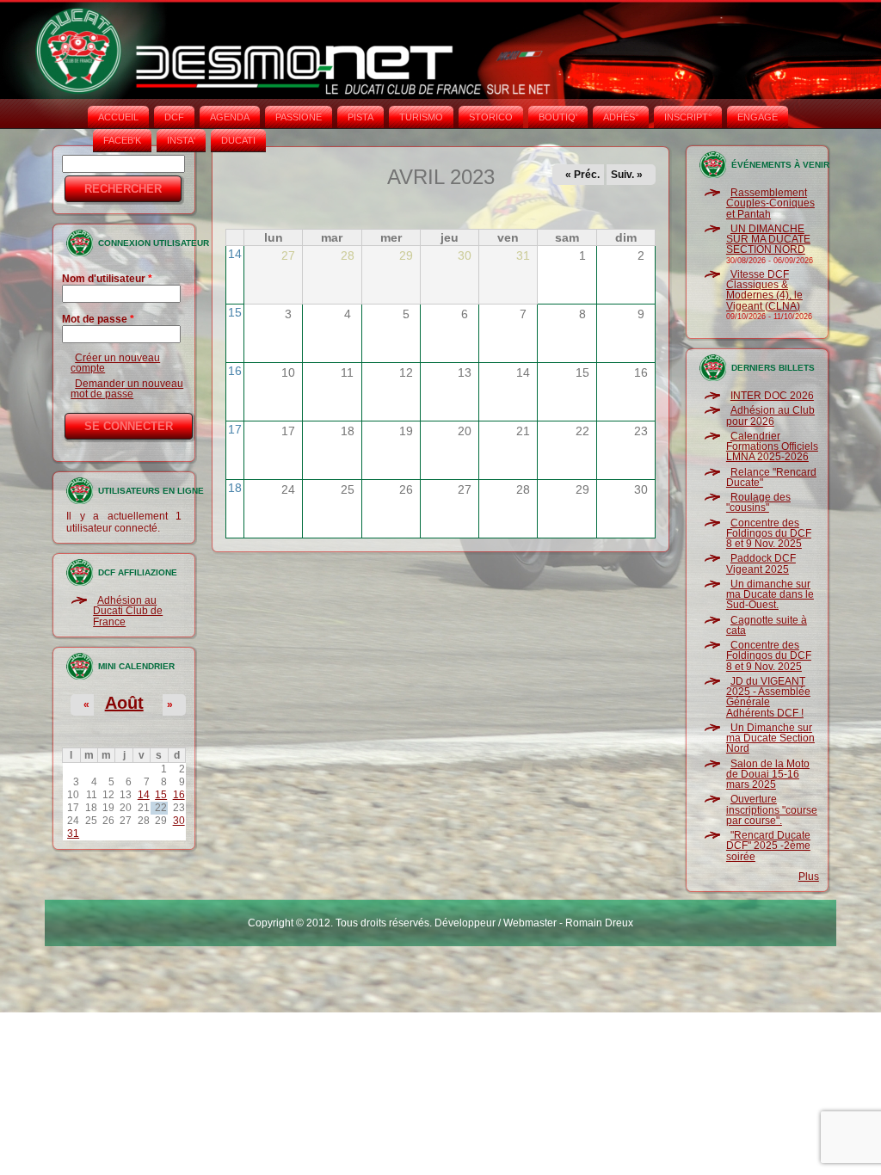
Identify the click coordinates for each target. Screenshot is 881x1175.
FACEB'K (122, 140)
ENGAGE (757, 117)
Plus (808, 876)
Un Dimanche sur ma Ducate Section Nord (770, 738)
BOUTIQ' (558, 117)
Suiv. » (627, 175)
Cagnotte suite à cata (766, 625)
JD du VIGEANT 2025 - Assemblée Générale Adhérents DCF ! (768, 697)
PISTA (360, 117)
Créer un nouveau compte (115, 363)
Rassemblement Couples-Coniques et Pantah (770, 203)
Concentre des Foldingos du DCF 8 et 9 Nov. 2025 (768, 534)
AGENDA (230, 117)
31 (73, 833)
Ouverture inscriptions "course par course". (771, 810)
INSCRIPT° (688, 117)
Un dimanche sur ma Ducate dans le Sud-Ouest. (770, 595)
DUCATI (238, 140)
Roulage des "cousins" (758, 502)
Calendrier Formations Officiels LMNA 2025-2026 (772, 447)
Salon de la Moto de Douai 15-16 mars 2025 (768, 774)
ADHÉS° (620, 117)
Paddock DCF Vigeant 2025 (761, 563)
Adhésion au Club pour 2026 (770, 415)
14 (144, 795)
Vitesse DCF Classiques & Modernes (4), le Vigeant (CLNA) (764, 290)
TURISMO (421, 117)
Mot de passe (98, 319)
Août (124, 702)
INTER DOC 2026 (772, 396)
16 (179, 795)
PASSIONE (298, 117)
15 (161, 795)
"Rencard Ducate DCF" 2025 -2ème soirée (768, 846)
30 (179, 821)
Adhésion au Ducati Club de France (128, 611)
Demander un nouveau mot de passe (127, 389)
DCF (174, 117)
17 (235, 429)
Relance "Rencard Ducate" (771, 477)
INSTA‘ (181, 140)
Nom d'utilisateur (107, 279)
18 (235, 488)
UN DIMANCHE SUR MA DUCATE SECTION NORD (768, 239)
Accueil (118, 117)
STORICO (491, 117)
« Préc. (582, 175)
